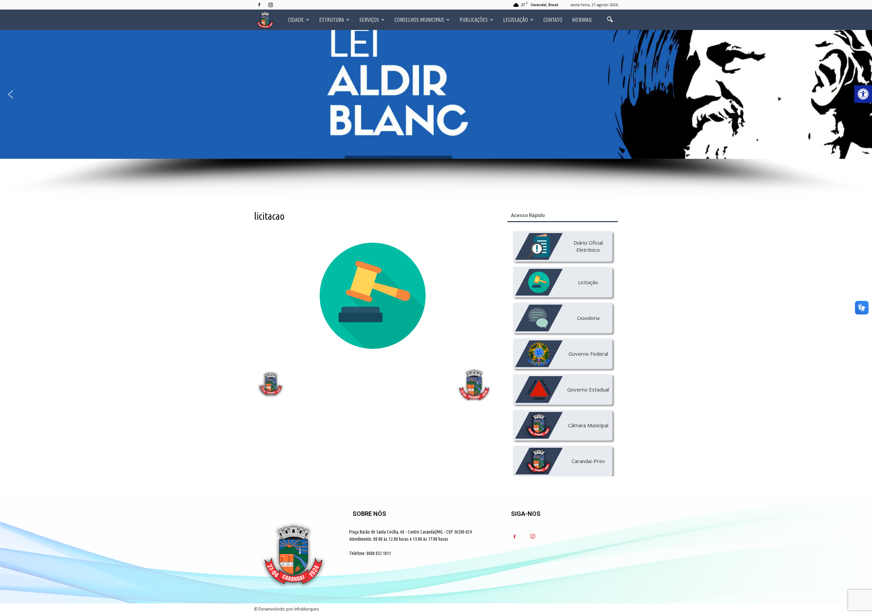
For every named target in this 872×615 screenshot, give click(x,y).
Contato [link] (552, 20)
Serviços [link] (369, 20)
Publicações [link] (474, 20)
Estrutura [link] (331, 20)
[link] (863, 94)
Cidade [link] (296, 20)
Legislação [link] (515, 20)
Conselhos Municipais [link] (419, 20)
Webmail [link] (582, 20)
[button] (436, 94)
